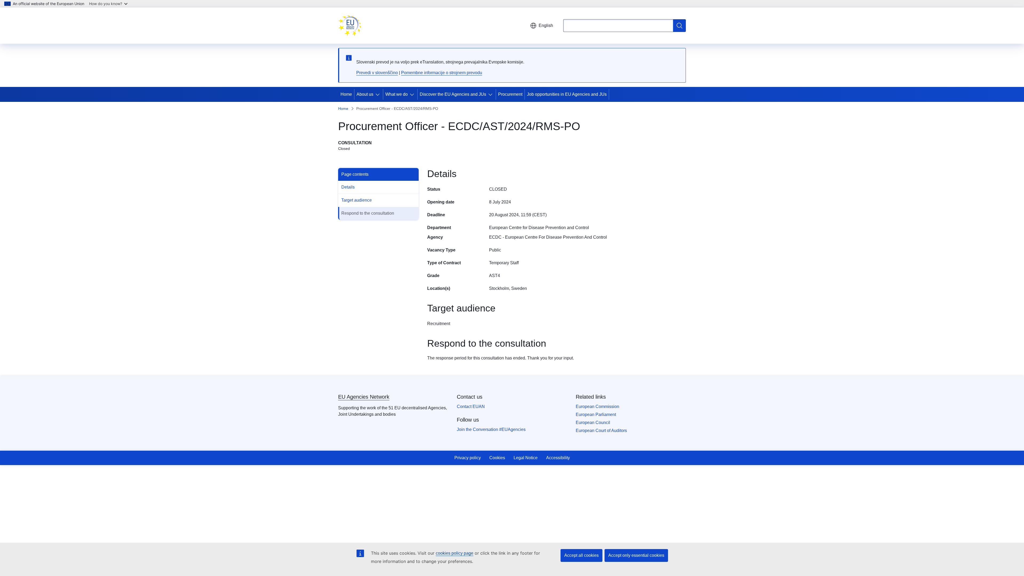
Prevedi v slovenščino (377, 72)
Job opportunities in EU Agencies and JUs (567, 94)
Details (348, 187)
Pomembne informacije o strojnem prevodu (441, 72)
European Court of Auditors (601, 430)
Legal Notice (526, 457)
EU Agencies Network (363, 397)
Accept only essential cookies (636, 555)
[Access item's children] (378, 94)
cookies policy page (454, 553)
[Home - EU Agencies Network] (350, 25)
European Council (593, 422)
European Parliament (596, 414)
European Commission (597, 406)
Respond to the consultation (367, 213)
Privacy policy (467, 457)
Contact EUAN (471, 406)
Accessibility (558, 457)
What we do (396, 94)
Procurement (510, 94)
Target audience (356, 200)
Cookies (497, 457)
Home (346, 94)
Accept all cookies (581, 555)
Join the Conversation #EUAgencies (491, 429)
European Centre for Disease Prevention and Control (539, 227)
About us (365, 94)
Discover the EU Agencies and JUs (453, 94)
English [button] (546, 25)
